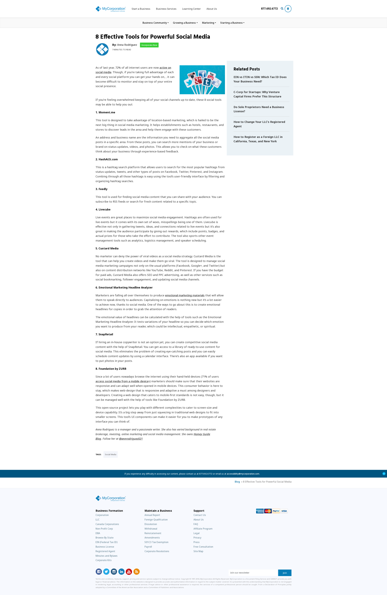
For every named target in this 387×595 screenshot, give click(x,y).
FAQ (196, 524)
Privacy (197, 537)
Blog (237, 481)
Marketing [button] (208, 22)
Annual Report (152, 515)
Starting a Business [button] (231, 22)
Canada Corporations (107, 524)
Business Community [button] (155, 22)
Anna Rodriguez (127, 45)
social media (110, 454)
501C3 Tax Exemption (156, 542)
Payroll (148, 546)
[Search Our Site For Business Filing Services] (283, 8)
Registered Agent (105, 551)
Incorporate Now (149, 45)
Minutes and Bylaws (106, 555)
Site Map (198, 551)
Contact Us (200, 515)
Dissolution (151, 524)
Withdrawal (151, 528)
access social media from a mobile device (122, 381)
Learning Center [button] (191, 8)
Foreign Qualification (156, 519)
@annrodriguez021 (131, 438)
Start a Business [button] (141, 8)
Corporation (102, 515)
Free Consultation (203, 546)
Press (197, 542)
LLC (97, 519)
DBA (98, 533)
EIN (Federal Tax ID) (106, 542)
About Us (212, 8)
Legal (197, 533)
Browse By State (105, 537)
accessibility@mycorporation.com (243, 473)
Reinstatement (153, 533)
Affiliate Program (203, 528)
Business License (105, 546)
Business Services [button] (166, 8)
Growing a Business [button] (184, 22)
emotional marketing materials (185, 295)
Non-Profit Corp (104, 528)
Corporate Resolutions (157, 551)
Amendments (152, 537)
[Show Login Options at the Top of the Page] (288, 8)
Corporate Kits (104, 560)
